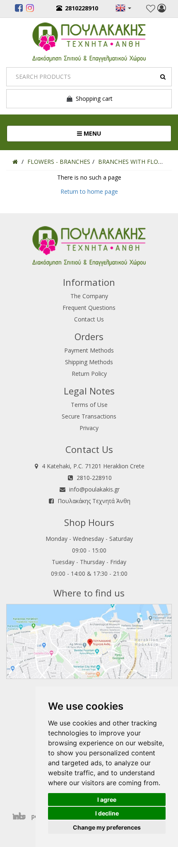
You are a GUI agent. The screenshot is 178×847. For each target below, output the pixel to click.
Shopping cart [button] (92, 98)
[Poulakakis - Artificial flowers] (89, 41)
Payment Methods (89, 350)
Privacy (89, 428)
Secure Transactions (89, 416)
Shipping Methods (89, 362)
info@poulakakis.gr (94, 489)
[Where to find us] (89, 641)
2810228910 (81, 8)
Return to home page (89, 191)
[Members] (161, 9)
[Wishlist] (150, 8)
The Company (89, 296)
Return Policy (89, 373)
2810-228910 (94, 478)
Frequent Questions (89, 308)
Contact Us (89, 319)
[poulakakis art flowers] (19, 9)
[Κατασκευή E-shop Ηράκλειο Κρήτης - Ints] (21, 816)
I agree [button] (106, 799)
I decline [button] (107, 813)
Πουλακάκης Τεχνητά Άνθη (94, 501)
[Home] (15, 162)
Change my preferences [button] (107, 827)
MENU (119, 133)
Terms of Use (89, 405)
